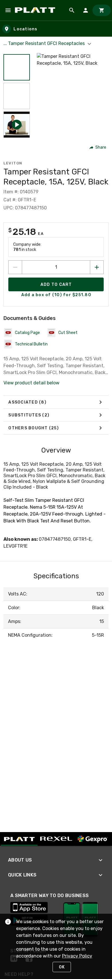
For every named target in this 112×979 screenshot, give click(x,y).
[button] (16, 67)
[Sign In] (85, 10)
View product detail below (31, 383)
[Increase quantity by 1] (96, 267)
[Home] (36, 10)
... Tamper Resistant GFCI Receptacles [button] (44, 43)
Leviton (12, 163)
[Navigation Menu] (8, 10)
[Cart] (101, 10)
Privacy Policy (77, 956)
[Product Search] (72, 10)
